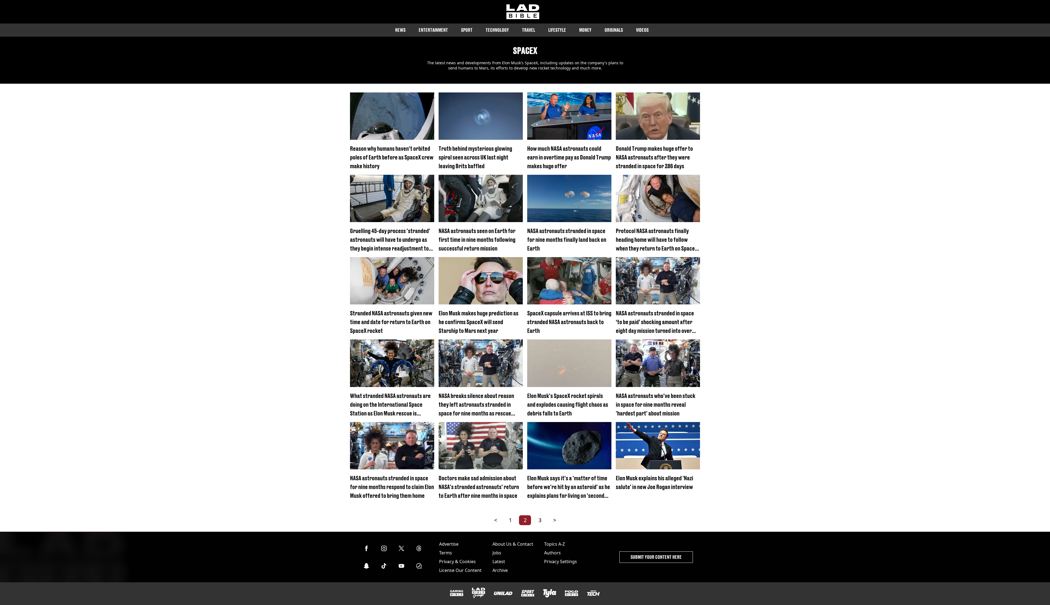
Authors (552, 553)
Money (585, 30)
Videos (642, 30)
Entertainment (433, 30)
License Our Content (460, 570)
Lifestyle (557, 30)
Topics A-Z (554, 544)
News (400, 30)
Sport (466, 30)
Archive (500, 570)
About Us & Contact (512, 544)
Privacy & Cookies (457, 562)
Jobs (496, 553)
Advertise (449, 544)
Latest (498, 562)
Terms (445, 553)
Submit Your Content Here (656, 557)
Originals (614, 30)
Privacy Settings (560, 562)
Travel (528, 30)
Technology (497, 30)
